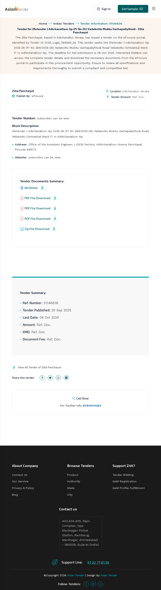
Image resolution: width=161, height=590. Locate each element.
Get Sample (130, 9)
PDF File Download (37, 198)
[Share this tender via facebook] (42, 377)
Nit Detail (31, 188)
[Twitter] (93, 584)
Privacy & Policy (23, 488)
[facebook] (86, 584)
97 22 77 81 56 (98, 562)
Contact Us (19, 474)
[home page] (16, 8)
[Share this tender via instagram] (66, 377)
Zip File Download (37, 229)
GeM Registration (125, 481)
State (71, 488)
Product (72, 474)
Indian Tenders (63, 23)
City (70, 494)
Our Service (20, 481)
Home (43, 23)
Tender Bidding (123, 474)
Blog (15, 494)
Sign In (106, 9)
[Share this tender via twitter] (50, 377)
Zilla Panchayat (23, 91)
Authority (73, 481)
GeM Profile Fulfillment (129, 488)
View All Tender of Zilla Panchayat (39, 367)
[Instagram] (100, 584)
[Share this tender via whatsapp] (58, 377)
